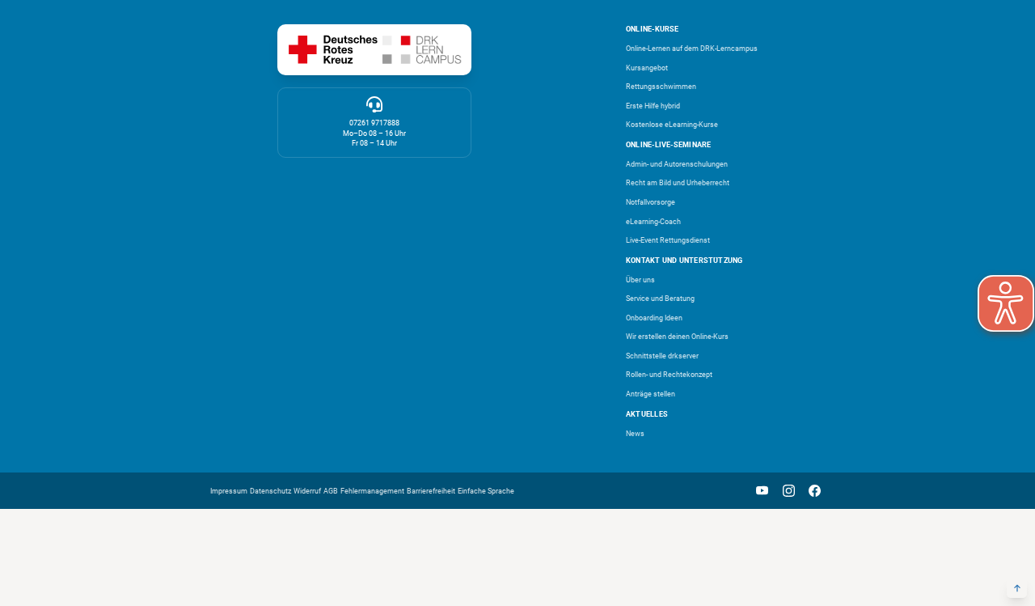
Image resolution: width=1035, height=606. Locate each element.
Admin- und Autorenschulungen (677, 164)
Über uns (640, 280)
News (635, 434)
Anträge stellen (650, 394)
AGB (330, 491)
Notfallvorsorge (650, 202)
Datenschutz (270, 491)
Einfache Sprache (486, 491)
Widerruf (307, 491)
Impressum (228, 491)
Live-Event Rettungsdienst (668, 240)
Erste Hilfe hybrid (653, 106)
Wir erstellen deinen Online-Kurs (677, 337)
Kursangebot (647, 68)
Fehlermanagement (372, 491)
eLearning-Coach (653, 222)
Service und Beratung (660, 299)
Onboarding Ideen (654, 318)
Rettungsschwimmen (661, 87)
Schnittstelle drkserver (662, 356)
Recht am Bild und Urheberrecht (677, 183)
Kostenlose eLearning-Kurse (672, 125)
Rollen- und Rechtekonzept (669, 375)
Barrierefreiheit (431, 491)
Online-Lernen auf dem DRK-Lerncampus (692, 48)
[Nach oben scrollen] (1017, 588)
